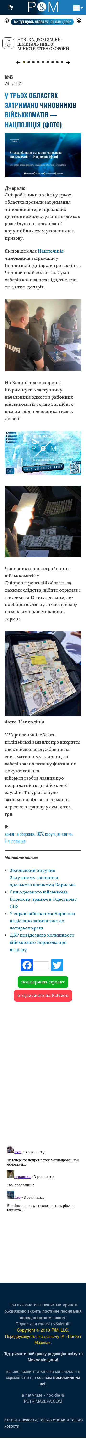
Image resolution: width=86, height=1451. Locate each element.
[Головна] (43, 7)
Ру (10, 6)
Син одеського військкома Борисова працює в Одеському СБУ (43, 899)
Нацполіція (51, 251)
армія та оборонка (20, 833)
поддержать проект (43, 982)
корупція (52, 833)
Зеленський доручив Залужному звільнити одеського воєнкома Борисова (43, 877)
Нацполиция (15, 841)
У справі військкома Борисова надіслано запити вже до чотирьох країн (42, 921)
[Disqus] (43, 1071)
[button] (18, 62)
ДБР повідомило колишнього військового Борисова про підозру (42, 942)
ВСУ (40, 833)
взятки (67, 833)
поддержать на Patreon (43, 995)
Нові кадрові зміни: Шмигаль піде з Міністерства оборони (43, 44)
